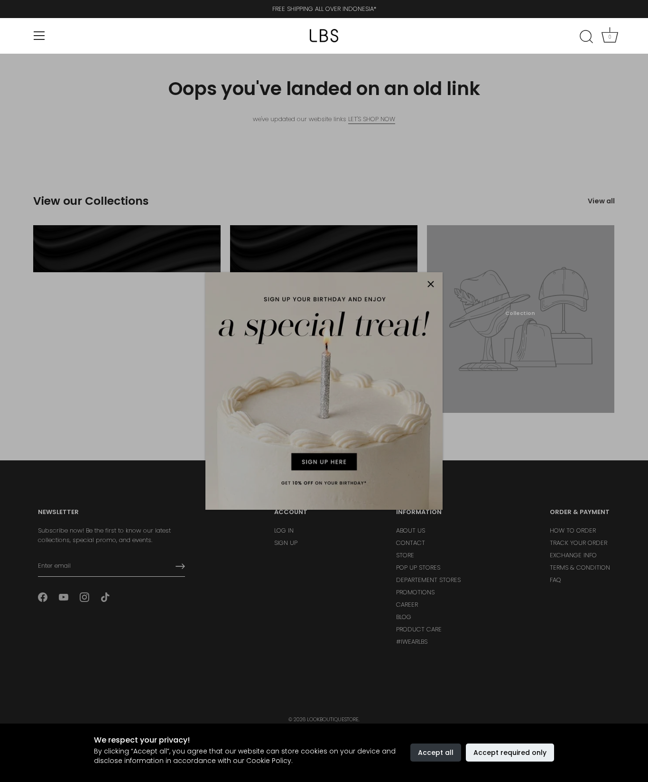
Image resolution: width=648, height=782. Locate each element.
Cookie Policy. (269, 760)
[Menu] (39, 35)
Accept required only (509, 752)
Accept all (436, 752)
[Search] (586, 37)
